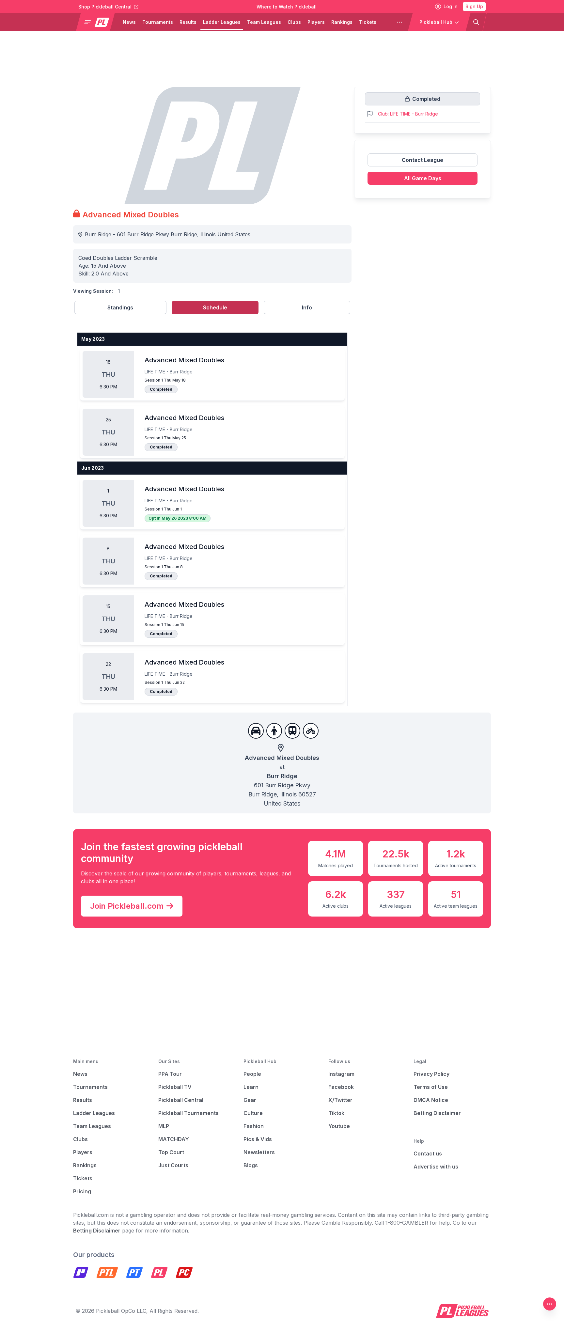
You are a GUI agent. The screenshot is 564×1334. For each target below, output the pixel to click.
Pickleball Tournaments (188, 1113)
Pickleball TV (175, 1087)
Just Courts (173, 1165)
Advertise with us (436, 1166)
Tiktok (336, 1113)
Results (188, 22)
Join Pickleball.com (127, 906)
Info (307, 307)
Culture (253, 1113)
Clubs (294, 22)
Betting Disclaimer (437, 1113)
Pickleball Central (180, 1100)
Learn (250, 1087)
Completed (161, 389)
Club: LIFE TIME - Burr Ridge (408, 114)
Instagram (341, 1074)
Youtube (339, 1126)
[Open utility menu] (549, 1303)
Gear (249, 1100)
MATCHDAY (173, 1139)
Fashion (253, 1126)
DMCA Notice (431, 1100)
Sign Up (474, 6)
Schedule (215, 307)
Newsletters (259, 1152)
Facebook (341, 1087)
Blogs (250, 1165)
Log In (451, 6)
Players (316, 22)
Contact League (422, 160)
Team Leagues (264, 22)
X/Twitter (340, 1100)
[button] (98, 22)
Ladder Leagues (222, 22)
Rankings (341, 22)
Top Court (171, 1152)
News (129, 22)
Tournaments (157, 22)
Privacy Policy (431, 1074)
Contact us (428, 1153)
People (252, 1074)
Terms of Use (431, 1087)
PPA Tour (170, 1074)
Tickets (367, 22)
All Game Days (422, 178)
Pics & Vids (257, 1139)
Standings (120, 307)
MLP (163, 1126)
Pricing (82, 1191)
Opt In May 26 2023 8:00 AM (178, 518)
